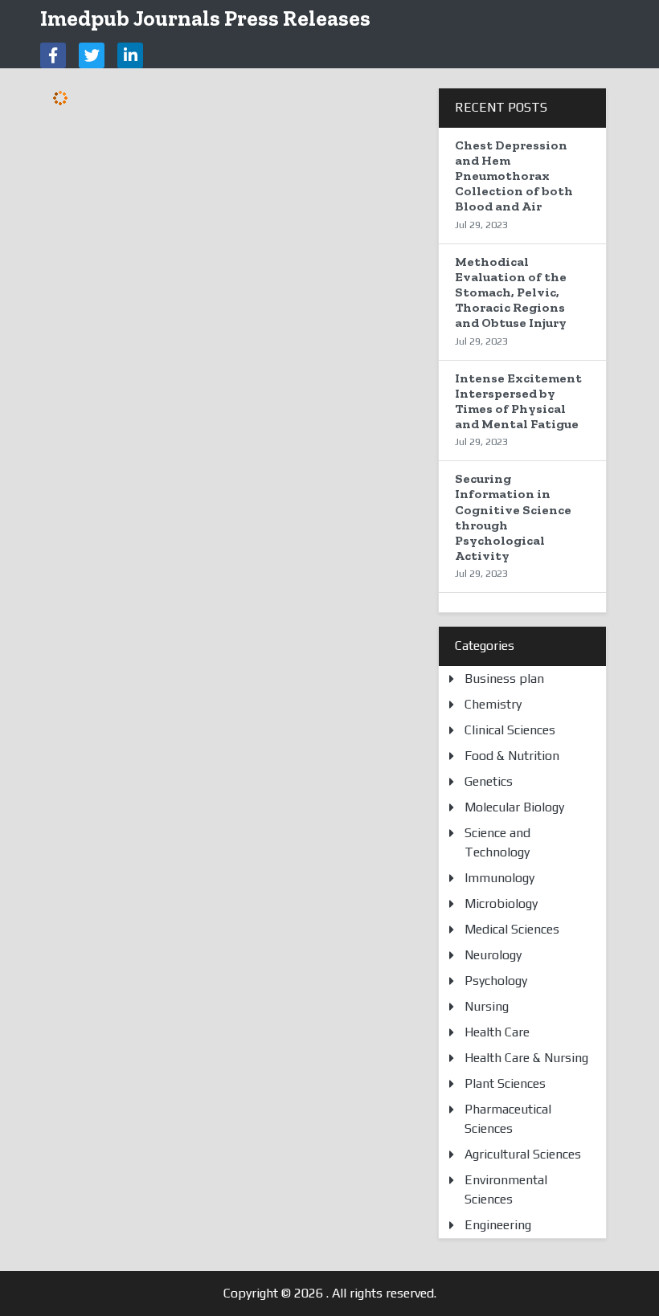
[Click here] (53, 55)
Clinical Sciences (510, 730)
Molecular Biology (514, 807)
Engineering (498, 1224)
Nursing (487, 1006)
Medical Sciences (512, 929)
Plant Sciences (505, 1083)
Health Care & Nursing (526, 1057)
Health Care (497, 1032)
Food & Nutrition (512, 755)
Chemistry (493, 704)
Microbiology (501, 903)
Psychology (496, 980)
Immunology (499, 877)
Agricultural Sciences (523, 1154)
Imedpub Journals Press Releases (205, 18)
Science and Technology (497, 842)
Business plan (504, 678)
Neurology (493, 954)
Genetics (489, 781)
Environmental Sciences (506, 1189)
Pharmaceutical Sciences (508, 1118)
